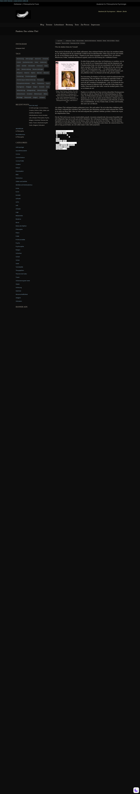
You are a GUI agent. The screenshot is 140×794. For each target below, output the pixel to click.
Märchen (39, 72)
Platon (33, 83)
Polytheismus (40, 83)
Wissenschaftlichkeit (22, 294)
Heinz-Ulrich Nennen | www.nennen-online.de (14, 1)
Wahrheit (18, 291)
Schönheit (19, 253)
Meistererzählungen (38, 69)
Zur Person (85, 24)
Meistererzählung (26, 69)
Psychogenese (20, 87)
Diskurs (73, 40)
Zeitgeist (35, 97)
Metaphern (19, 72)
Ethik (17, 174)
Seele (47, 87)
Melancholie (99, 40)
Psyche (48, 83)
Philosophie (40, 79)
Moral (17, 222)
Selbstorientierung (42, 90)
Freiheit (19, 62)
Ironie (17, 188)
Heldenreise (43, 62)
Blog (42, 24)
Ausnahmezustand (21, 150)
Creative (18, 164)
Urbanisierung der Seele (74, 43)
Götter (36, 62)
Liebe (18, 69)
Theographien (58, 43)
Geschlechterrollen (28, 62)
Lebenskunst (59, 24)
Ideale (18, 65)
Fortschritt (45, 58)
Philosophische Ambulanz (23, 83)
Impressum (95, 24)
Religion (117, 40)
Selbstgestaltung (31, 90)
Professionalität (20, 239)
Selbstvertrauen (21, 94)
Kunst (17, 192)
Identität (24, 65)
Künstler (18, 195)
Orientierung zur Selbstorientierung (26, 79)
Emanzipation (20, 171)
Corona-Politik (20, 161)
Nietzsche (46, 72)
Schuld (18, 257)
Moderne (104, 40)
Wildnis (45, 94)
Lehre (17, 202)
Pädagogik (28, 87)
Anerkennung (20, 58)
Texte (77, 24)
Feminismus (19, 178)
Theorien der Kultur (65, 43)
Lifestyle (18, 209)
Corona (18, 154)
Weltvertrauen (38, 94)
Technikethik (19, 267)
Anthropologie (68, 40)
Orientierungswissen (30, 76)
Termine (49, 24)
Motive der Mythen (111, 40)
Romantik (41, 87)
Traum (17, 277)
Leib (17, 205)
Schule (18, 260)
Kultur (46, 65)
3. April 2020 (59, 40)
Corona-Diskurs (20, 157)
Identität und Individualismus (90, 40)
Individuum (40, 65)
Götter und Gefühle (80, 40)
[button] (136, 790)
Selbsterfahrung (21, 90)
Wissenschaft (27, 97)
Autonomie (38, 58)
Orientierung (20, 76)
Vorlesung (19, 287)
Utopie (18, 284)
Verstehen (29, 94)
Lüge (17, 212)
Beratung (69, 24)
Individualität (31, 65)
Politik (17, 236)
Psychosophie (20, 246)
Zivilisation (82, 43)
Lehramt (18, 198)
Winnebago (19, 97)
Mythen (33, 72)
